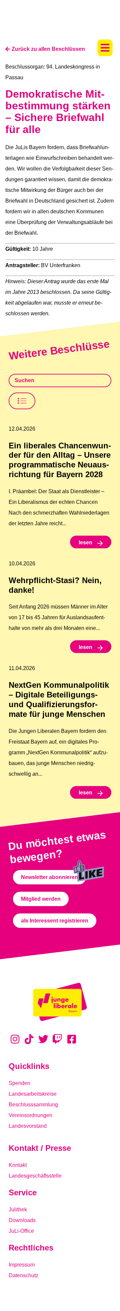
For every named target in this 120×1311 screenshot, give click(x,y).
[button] (105, 47)
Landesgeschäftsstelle (35, 1176)
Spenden (19, 1083)
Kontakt (18, 1165)
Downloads (22, 1220)
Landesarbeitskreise (33, 1094)
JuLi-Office (21, 1231)
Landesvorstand (28, 1126)
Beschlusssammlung (33, 1104)
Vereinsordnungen (30, 1115)
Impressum (22, 1265)
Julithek (18, 1209)
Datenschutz (23, 1275)
